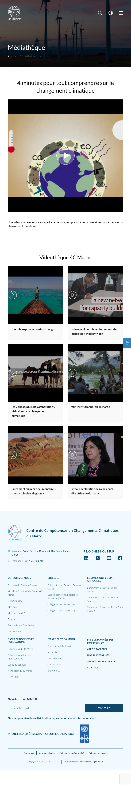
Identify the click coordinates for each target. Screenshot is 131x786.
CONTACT (92, 667)
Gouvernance (14, 631)
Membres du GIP (16, 613)
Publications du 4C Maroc (20, 648)
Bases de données (17, 664)
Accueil (13, 56)
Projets (11, 619)
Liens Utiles (13, 676)
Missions (12, 606)
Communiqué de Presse (59, 646)
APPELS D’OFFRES (97, 649)
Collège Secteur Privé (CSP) (61, 604)
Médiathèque (31, 56)
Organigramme (15, 600)
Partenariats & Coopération (21, 625)
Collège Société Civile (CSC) (61, 610)
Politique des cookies (98, 753)
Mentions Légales (47, 753)
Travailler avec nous (101, 661)
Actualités (52, 652)
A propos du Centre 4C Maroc (23, 585)
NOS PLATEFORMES (98, 655)
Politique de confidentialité (71, 753)
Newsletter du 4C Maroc (20, 670)
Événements (53, 670)
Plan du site (28, 753)
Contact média (54, 664)
